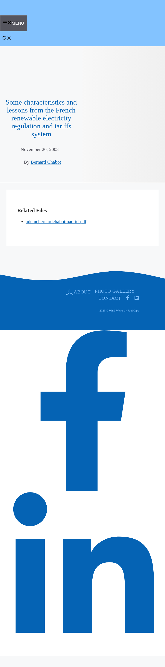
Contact (109, 298)
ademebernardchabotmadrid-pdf (56, 221)
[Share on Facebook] (83, 489)
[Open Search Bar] (7, 38)
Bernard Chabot (46, 162)
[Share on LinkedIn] (83, 651)
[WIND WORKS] (13, 13)
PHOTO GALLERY (115, 291)
